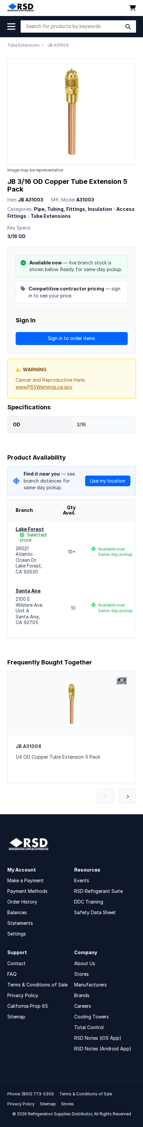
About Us (84, 963)
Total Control (89, 1027)
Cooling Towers (91, 1016)
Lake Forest (30, 529)
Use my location (107, 481)
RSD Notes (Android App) (102, 1048)
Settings (16, 934)
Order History (22, 902)
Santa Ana (28, 590)
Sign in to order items (71, 338)
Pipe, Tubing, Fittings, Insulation (73, 209)
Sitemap (16, 1016)
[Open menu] (11, 26)
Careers (82, 1006)
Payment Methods (27, 891)
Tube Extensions (23, 45)
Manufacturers (90, 984)
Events (81, 880)
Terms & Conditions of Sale (37, 984)
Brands (81, 995)
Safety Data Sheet (95, 912)
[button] (105, 796)
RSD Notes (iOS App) (97, 1038)
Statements (20, 923)
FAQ (12, 974)
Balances (17, 912)
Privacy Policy (22, 995)
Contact (16, 963)
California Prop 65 (27, 1006)
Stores (81, 974)
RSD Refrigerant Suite (98, 891)
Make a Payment (25, 880)
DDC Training (88, 902)
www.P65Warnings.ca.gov (44, 387)
